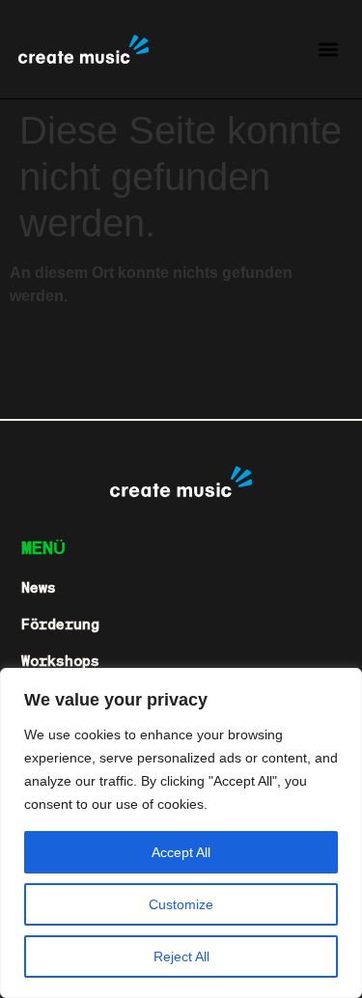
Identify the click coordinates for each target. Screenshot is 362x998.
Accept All (181, 852)
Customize (181, 904)
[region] (181, 833)
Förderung (60, 623)
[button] (328, 50)
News (38, 586)
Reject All (181, 956)
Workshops (60, 660)
